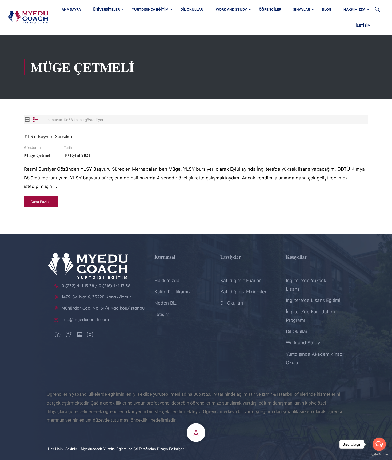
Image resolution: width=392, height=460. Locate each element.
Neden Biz (165, 303)
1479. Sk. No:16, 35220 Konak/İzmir (96, 296)
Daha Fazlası (41, 201)
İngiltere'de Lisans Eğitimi (313, 300)
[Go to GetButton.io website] (379, 454)
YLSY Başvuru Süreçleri (48, 136)
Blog (326, 9)
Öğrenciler (270, 9)
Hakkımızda (354, 9)
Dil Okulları (192, 9)
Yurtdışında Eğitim (150, 9)
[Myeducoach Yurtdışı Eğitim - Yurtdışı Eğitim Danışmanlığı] (28, 17)
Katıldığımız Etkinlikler (243, 291)
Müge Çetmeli (38, 155)
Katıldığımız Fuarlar (240, 280)
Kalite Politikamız (172, 291)
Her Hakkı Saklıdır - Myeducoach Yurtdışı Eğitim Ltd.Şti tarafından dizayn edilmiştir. (116, 449)
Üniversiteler (106, 9)
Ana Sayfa (71, 9)
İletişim (363, 25)
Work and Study (231, 9)
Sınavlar (301, 9)
